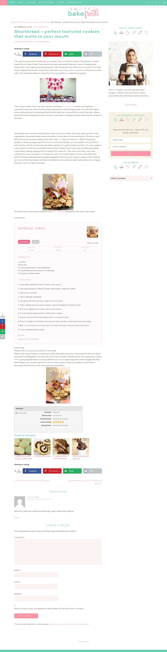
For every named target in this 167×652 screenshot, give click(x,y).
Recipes (26, 22)
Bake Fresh (16, 22)
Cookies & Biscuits (40, 22)
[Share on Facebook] (2, 321)
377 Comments (41, 27)
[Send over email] (2, 331)
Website (17, 594)
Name (17, 570)
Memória (31, 497)
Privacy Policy (83, 641)
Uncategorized (42, 41)
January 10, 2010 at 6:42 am (39, 499)
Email (17, 582)
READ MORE (131, 105)
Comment (19, 537)
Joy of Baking (68, 106)
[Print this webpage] (2, 336)
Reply (16, 517)
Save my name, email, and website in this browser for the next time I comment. (49, 609)
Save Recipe (24, 242)
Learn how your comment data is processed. (69, 624)
